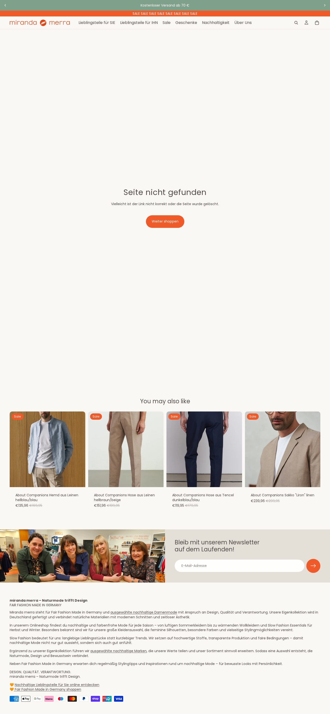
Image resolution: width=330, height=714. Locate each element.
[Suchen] (296, 22)
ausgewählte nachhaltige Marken (118, 651)
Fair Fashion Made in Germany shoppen (47, 689)
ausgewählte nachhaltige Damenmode (143, 612)
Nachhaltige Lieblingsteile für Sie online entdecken (57, 684)
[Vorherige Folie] (5, 5)
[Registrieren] (313, 566)
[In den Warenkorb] (77, 480)
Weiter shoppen (165, 221)
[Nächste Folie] (324, 5)
